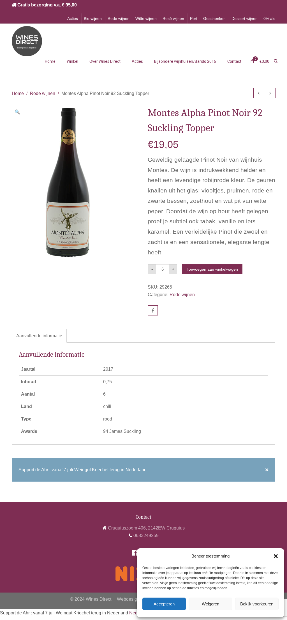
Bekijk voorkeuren (256, 604)
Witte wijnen (146, 18)
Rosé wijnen (173, 18)
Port (193, 18)
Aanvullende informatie (39, 335)
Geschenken (214, 18)
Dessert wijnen (245, 18)
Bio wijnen (93, 18)
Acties (72, 18)
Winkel (72, 61)
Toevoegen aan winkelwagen (212, 269)
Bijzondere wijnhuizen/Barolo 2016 (185, 61)
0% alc (269, 18)
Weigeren (210, 604)
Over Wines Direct (105, 61)
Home (50, 61)
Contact (234, 61)
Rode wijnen (118, 18)
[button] (276, 556)
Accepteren (164, 604)
